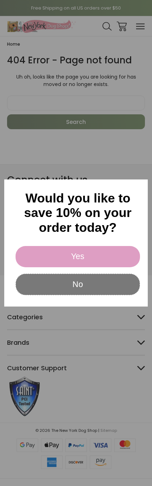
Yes (77, 256)
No (77, 284)
